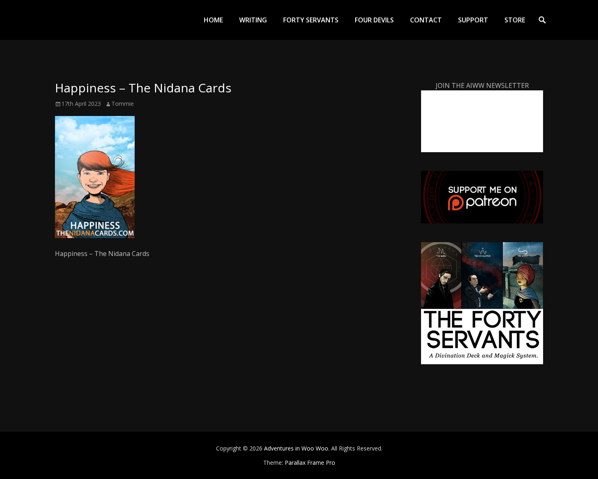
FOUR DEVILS (374, 19)
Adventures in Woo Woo (296, 448)
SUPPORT (473, 19)
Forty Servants (310, 19)
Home (213, 19)
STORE (514, 19)
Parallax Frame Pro (310, 462)
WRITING (253, 19)
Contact (426, 19)
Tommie (122, 103)
